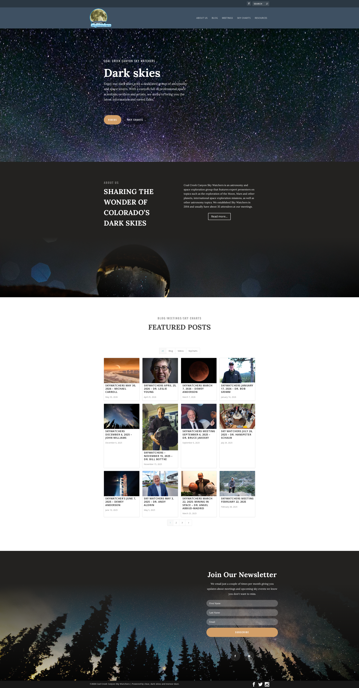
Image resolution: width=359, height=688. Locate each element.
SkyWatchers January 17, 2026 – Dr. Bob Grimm (237, 389)
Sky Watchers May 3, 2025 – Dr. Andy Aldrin (159, 502)
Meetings (227, 18)
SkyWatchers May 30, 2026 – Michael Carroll (120, 389)
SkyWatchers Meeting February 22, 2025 (237, 500)
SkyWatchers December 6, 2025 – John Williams (118, 434)
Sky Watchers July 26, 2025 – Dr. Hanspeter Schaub (237, 434)
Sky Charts (244, 18)
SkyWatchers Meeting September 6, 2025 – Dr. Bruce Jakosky (198, 434)
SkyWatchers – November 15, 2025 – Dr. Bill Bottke (158, 456)
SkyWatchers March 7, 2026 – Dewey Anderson (197, 389)
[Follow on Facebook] (235, 656)
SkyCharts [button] (192, 351)
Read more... (219, 216)
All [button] (163, 351)
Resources (261, 18)
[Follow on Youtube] (249, 656)
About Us (202, 18)
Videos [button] (181, 351)
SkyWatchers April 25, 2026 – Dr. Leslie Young (160, 389)
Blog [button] (171, 351)
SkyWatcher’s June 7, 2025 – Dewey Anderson (120, 502)
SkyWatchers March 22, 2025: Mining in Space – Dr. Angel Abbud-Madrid (197, 503)
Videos (112, 119)
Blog (215, 18)
